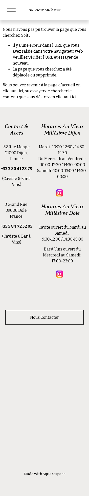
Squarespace (54, 474)
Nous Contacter (44, 317)
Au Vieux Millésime (44, 9)
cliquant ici (13, 91)
